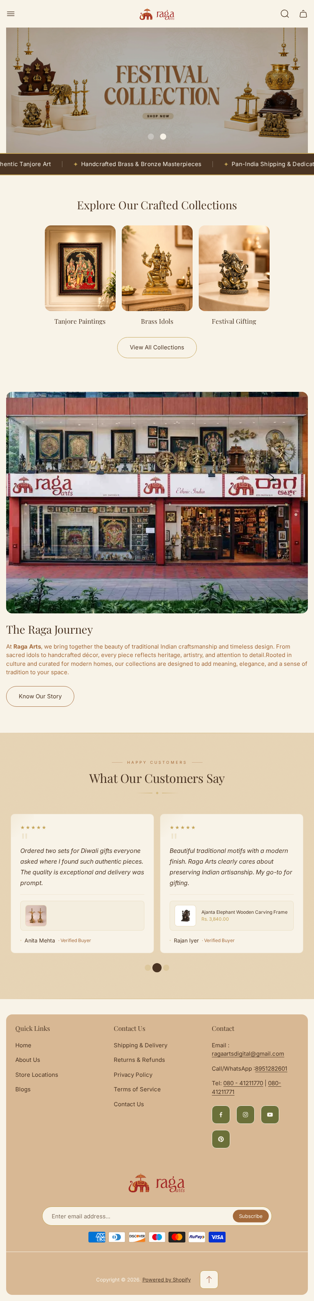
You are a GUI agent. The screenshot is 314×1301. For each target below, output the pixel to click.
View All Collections (157, 347)
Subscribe (251, 1216)
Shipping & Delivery (140, 1045)
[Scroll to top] (209, 1279)
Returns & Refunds (139, 1059)
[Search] (284, 13)
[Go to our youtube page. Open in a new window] (270, 1114)
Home (23, 1045)
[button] (151, 137)
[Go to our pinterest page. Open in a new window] (221, 1139)
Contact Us (129, 1104)
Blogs (23, 1089)
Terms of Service (137, 1089)
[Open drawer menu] (11, 14)
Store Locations (36, 1074)
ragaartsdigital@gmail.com (248, 1053)
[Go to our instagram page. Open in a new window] (245, 1114)
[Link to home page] (157, 1182)
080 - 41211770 (243, 1083)
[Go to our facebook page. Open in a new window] (221, 1114)
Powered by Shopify (166, 1280)
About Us (27, 1059)
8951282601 (271, 1068)
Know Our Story (40, 696)
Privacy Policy (133, 1074)
